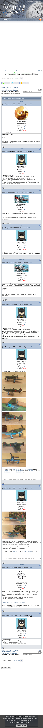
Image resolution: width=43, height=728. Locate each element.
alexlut (21, 101)
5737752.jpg (16, 469)
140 (31, 262)
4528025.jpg (28, 551)
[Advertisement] (21, 45)
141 (31, 304)
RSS (39, 71)
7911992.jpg (7, 472)
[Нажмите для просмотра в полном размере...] (14, 383)
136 (31, 104)
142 (31, 347)
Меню (5, 19)
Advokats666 (21, 190)
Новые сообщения (10, 71)
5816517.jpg (32, 470)
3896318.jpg (19, 470)
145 (31, 615)
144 (31, 567)
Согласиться (21, 725)
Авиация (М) (13, 90)
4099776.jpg (16, 551)
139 (29, 228)
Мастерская (5, 90)
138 (33, 192)
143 (31, 488)
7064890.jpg (19, 472)
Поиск (35, 71)
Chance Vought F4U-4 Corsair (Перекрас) (13, 602)
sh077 (21, 149)
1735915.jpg (7, 470)
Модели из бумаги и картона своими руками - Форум (10, 88)
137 (33, 151)
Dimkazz (21, 564)
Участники (19, 71)
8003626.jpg (28, 469)
